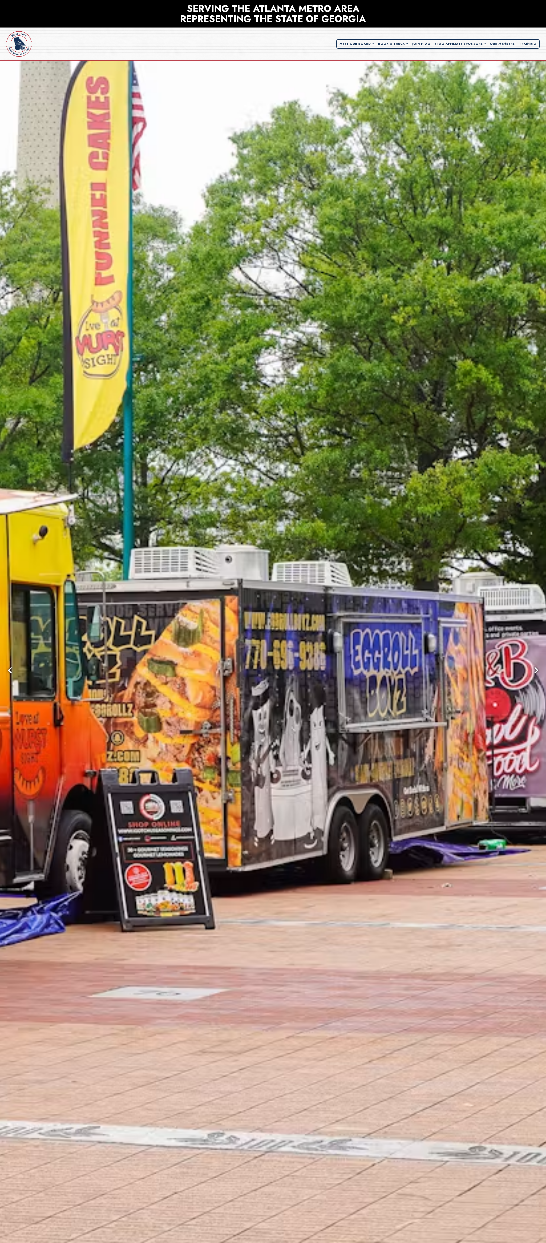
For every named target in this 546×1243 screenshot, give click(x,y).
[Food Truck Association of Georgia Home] (19, 44)
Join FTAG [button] (421, 44)
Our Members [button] (502, 44)
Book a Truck (393, 43)
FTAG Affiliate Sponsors (460, 43)
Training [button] (527, 44)
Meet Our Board (356, 43)
